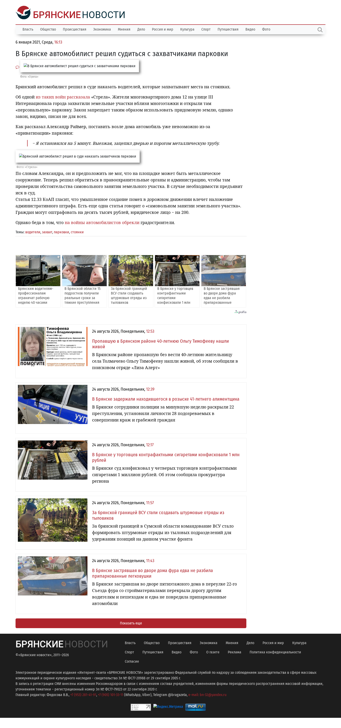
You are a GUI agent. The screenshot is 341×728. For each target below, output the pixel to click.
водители (32, 231)
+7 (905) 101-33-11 (110, 694)
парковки (61, 231)
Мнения (124, 29)
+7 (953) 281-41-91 (83, 694)
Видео (250, 29)
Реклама (234, 651)
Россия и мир (162, 29)
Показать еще (131, 622)
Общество (48, 29)
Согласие (132, 661)
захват (47, 231)
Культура (187, 29)
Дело (141, 29)
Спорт (206, 29)
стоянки (77, 231)
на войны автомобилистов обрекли (102, 222)
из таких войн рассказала (63, 96)
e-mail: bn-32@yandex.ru (207, 694)
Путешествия (228, 29)
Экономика (102, 29)
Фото (266, 29)
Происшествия (74, 29)
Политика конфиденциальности (275, 651)
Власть (28, 29)
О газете (212, 651)
